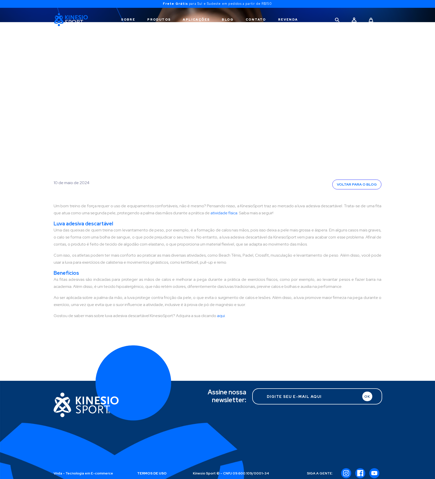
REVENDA (288, 20)
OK (367, 396)
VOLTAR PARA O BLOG (357, 184)
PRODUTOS (159, 20)
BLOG (228, 20)
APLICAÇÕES (196, 20)
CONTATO (256, 20)
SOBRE (128, 20)
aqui (221, 315)
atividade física (223, 213)
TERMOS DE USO (152, 473)
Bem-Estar (72, 83)
